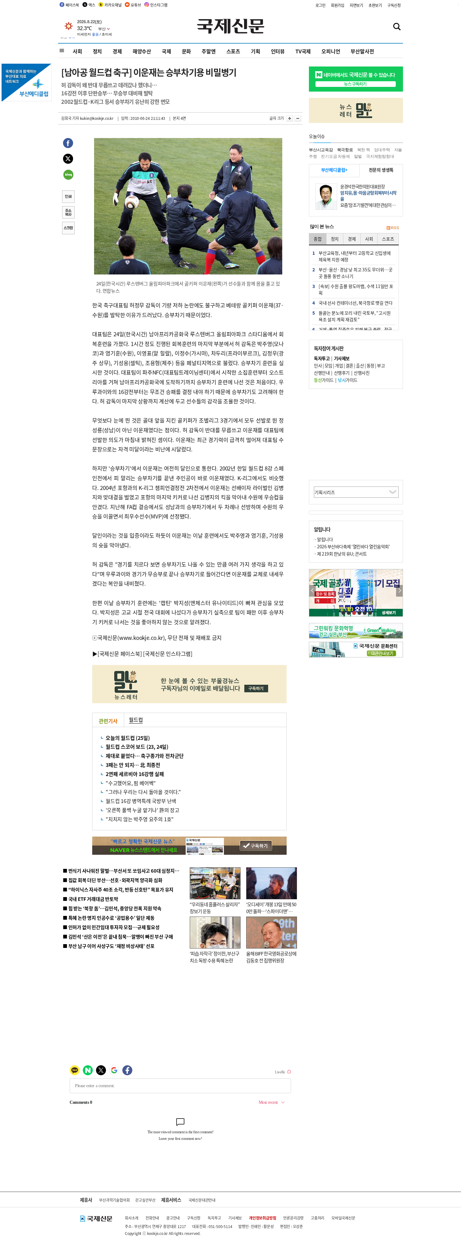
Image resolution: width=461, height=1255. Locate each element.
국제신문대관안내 (201, 1200)
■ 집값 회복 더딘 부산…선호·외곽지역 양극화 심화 (112, 880)
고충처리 (317, 1217)
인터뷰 (278, 51)
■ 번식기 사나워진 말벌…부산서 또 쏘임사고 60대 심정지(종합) (125, 870)
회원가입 (337, 5)
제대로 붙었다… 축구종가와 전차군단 (145, 755)
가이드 (324, 380)
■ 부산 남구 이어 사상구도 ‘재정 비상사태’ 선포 (108, 946)
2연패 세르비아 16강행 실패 (135, 774)
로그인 (320, 5)
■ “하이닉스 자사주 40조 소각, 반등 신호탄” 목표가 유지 (118, 889)
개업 (339, 365)
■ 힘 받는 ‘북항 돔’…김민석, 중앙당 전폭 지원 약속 (112, 908)
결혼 (349, 365)
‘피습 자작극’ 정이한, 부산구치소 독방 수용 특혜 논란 (214, 957)
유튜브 (136, 5)
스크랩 (68, 229)
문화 (186, 51)
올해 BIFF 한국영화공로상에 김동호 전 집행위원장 (271, 957)
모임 (328, 365)
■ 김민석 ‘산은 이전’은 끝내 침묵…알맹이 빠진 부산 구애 (118, 936)
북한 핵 (363, 149)
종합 (318, 239)
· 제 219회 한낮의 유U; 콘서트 (340, 553)
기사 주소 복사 (68, 213)
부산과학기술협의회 (114, 1200)
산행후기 (342, 373)
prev (312, 591)
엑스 (91, 5)
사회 (77, 51)
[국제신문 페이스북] (120, 653)
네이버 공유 (68, 175)
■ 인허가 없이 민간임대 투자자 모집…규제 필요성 (111, 927)
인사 (318, 365)
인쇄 (68, 197)
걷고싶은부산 (145, 1200)
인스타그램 (158, 5)
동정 (370, 365)
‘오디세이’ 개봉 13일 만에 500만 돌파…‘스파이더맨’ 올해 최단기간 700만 (271, 911)
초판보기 (375, 5)
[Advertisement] (356, 434)
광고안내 (173, 1217)
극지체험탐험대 (380, 156)
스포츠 (233, 51)
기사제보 (235, 1217)
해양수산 (142, 51)
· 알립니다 (323, 539)
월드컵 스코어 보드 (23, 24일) (137, 746)
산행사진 (361, 373)
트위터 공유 (68, 160)
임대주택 (382, 149)
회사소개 (131, 1217)
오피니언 (330, 51)
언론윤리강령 (293, 1217)
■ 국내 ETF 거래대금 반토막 (90, 899)
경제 (117, 51)
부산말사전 (362, 51)
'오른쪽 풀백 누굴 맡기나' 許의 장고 (142, 810)
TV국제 (303, 51)
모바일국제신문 (343, 1217)
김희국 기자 (70, 118)
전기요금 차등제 (335, 156)
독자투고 (214, 1217)
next (399, 591)
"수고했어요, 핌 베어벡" (131, 783)
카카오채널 (112, 5)
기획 (255, 51)
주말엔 (208, 51)
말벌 (358, 156)
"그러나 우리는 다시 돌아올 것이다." (143, 791)
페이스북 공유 (68, 144)
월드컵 (136, 719)
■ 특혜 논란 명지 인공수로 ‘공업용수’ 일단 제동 (108, 917)
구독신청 (394, 5)
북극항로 (345, 149)
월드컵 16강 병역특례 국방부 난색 (141, 801)
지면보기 (356, 5)
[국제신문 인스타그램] (168, 653)
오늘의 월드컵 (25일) (128, 738)
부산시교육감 (321, 149)
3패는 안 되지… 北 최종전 (133, 764)
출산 (360, 365)
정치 (97, 51)
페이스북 (72, 5)
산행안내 (322, 373)
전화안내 (152, 1217)
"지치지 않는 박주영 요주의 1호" (140, 819)
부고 (381, 365)
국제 (166, 51)
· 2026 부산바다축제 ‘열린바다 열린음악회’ (352, 546)
